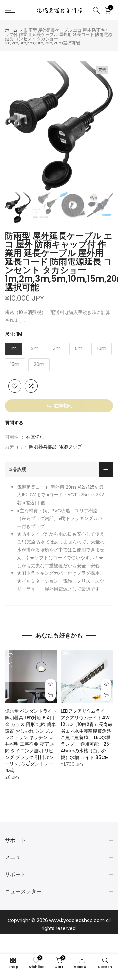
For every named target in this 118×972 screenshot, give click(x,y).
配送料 (57, 312)
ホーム (11, 30)
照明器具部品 (43, 446)
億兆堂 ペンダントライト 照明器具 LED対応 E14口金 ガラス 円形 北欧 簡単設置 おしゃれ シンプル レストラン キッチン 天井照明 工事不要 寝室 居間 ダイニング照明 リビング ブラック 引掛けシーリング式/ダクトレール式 (31, 741)
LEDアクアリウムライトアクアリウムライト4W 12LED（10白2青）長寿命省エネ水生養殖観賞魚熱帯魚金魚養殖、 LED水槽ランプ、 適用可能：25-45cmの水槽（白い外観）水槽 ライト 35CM (86, 734)
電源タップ (70, 446)
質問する (14, 422)
